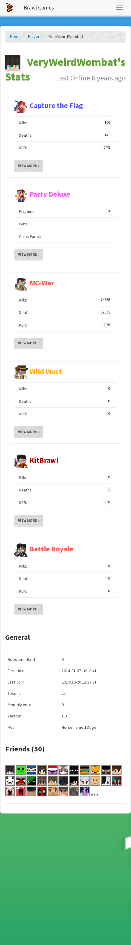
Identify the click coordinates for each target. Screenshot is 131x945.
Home (15, 36)
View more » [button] (28, 165)
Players (35, 36)
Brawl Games (39, 7)
